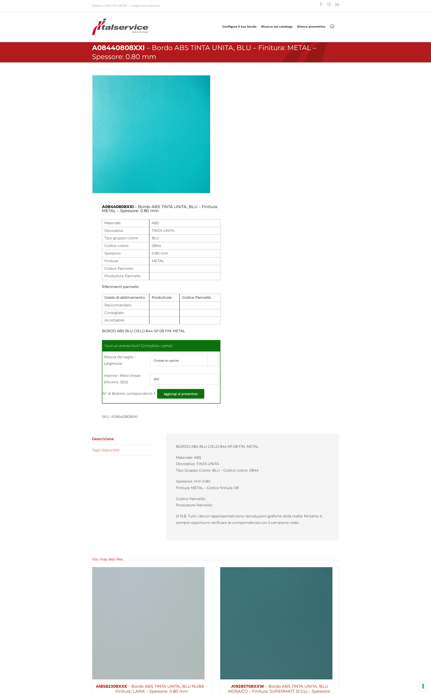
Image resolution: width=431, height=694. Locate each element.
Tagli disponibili (106, 450)
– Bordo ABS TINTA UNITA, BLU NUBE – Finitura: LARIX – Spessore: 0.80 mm (151, 689)
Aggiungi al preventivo (181, 394)
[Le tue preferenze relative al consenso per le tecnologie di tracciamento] (423, 686)
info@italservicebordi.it (145, 5)
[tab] (124, 439)
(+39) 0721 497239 (115, 5)
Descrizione (103, 439)
